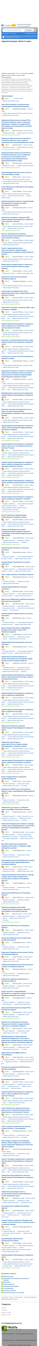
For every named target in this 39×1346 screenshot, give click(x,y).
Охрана (5, 638)
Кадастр (5, 918)
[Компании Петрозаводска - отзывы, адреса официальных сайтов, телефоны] (3, 37)
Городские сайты (7, 1266)
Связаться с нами (6, 1312)
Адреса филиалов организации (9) (10, 336)
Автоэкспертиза (14, 610)
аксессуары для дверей (9, 1290)
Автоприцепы (7, 1282)
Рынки (4, 1102)
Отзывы (8, 25)
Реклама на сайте (6, 1314)
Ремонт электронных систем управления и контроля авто (18, 383)
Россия (11, 1297)
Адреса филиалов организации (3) (10, 304)
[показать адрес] (18, 98)
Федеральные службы (9, 133)
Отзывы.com (4, 1297)
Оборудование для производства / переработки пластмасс (16, 1279)
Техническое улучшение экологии (12, 1233)
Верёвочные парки (8, 1276)
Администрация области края (11, 101)
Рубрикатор (9, 37)
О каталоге (4, 1310)
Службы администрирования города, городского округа (17, 113)
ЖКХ (4, 228)
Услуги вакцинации (8, 1288)
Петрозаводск (30, 30)
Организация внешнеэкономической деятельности (16, 669)
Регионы (16, 37)
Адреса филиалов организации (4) (10, 135)
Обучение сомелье (16, 1088)
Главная (3, 1307)
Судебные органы (22, 869)
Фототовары (12, 33)
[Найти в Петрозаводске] (35, 30)
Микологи (23, 671)
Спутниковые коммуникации (10, 838)
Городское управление (9, 503)
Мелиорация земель (26, 1202)
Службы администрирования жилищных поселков (16, 179)
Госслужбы (24, 542)
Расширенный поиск (31, 33)
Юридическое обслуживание (11, 1286)
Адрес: (7, 98)
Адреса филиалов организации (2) (10, 230)
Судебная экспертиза (23, 606)
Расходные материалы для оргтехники (13, 1292)
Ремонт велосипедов (8, 1284)
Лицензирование (7, 1004)
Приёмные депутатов (13, 1086)
